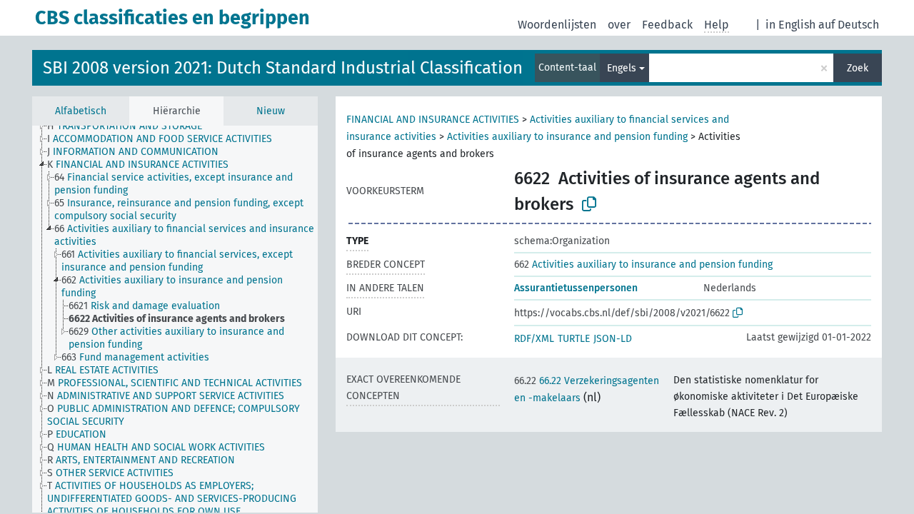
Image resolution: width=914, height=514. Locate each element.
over (619, 24)
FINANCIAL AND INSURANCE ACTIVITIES (432, 120)
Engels (621, 68)
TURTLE (574, 339)
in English (790, 24)
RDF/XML (534, 339)
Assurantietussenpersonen (576, 288)
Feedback (667, 24)
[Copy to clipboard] (589, 204)
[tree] (175, 319)
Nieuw (270, 111)
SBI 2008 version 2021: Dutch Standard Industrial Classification (283, 68)
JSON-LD (612, 339)
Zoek (857, 68)
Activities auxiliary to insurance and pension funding (567, 137)
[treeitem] (130, 126)
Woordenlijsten (557, 24)
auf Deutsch (848, 24)
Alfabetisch (80, 111)
